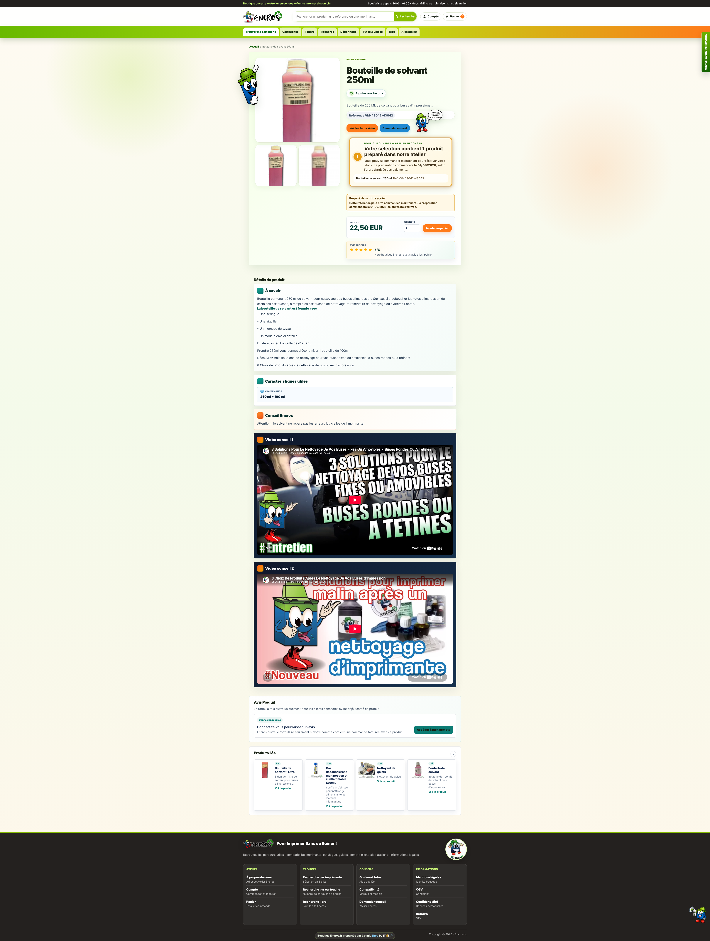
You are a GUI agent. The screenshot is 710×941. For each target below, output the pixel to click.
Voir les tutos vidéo (362, 128)
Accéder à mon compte (433, 729)
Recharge (327, 31)
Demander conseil (395, 128)
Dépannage (348, 31)
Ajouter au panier (437, 228)
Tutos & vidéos (373, 31)
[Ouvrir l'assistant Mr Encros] (429, 118)
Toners (310, 31)
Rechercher (407, 16)
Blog (392, 31)
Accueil (254, 46)
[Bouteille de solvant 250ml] (276, 165)
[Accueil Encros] (266, 16)
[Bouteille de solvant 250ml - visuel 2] (319, 165)
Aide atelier (409, 31)
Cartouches (290, 31)
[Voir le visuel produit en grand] (297, 100)
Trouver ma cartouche (261, 31)
